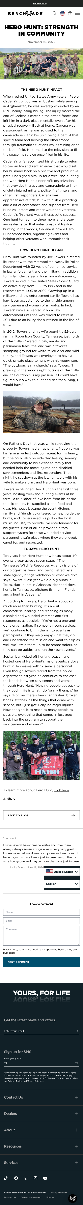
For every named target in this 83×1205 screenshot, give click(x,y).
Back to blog (17, 815)
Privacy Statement (59, 1192)
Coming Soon (40, 3)
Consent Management (31, 1197)
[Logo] (25, 13)
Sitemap (50, 1197)
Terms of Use (10, 1197)
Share (11, 798)
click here (61, 790)
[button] (72, 1198)
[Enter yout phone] (76, 1062)
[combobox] (62, 872)
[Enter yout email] (76, 1031)
